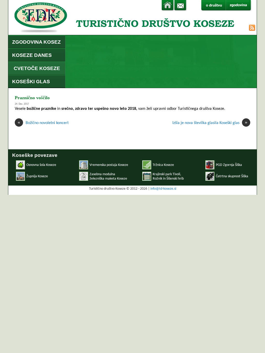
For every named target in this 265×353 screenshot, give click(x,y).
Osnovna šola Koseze (41, 165)
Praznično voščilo (32, 97)
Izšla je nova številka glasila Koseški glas (209, 122)
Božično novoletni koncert (43, 122)
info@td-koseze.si (163, 188)
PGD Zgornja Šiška (229, 165)
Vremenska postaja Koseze (109, 165)
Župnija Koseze (37, 176)
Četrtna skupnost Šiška (232, 176)
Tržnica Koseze (163, 165)
